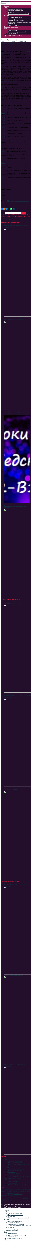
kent (25, 1191)
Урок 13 (3, 158)
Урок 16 (3, 170)
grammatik (20, 1189)
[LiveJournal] (14, 209)
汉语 (5, 28)
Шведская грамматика (14, 19)
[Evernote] (11, 209)
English (6, 7)
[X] (9, 209)
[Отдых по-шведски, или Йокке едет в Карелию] (17, 553)
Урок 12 (3, 154)
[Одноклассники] (4, 209)
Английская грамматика (15, 9)
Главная (6, 6)
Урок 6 (3, 127)
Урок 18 (3, 177)
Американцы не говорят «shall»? (13, 603)
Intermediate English (18, 1191)
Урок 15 (3, 166)
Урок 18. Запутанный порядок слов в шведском (15, 412)
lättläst (28, 1191)
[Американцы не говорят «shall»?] (17, 649)
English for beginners (10, 1189)
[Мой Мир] (6, 209)
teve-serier (7, 1195)
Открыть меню (5, 1)
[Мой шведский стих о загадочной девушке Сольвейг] (17, 273)
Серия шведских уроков (11, 27)
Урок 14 (3, 163)
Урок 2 (3, 113)
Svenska (6, 15)
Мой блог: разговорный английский (18, 14)
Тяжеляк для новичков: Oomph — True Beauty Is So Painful (17, 696)
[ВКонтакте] (2, 209)
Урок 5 (3, 123)
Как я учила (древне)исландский (13, 319)
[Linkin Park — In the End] (17, 835)
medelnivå (4, 1194)
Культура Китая (12, 30)
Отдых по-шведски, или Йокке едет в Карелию (15, 506)
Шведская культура (13, 25)
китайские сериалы (18, 1197)
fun (16, 1189)
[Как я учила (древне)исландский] (17, 365)
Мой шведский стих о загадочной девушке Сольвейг (16, 226)
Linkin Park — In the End (11, 789)
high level (5, 1191)
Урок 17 (3, 173)
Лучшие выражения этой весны (13, 975)
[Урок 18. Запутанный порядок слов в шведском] (17, 459)
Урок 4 (3, 120)
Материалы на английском (15, 10)
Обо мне (6, 37)
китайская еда (9, 1197)
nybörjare (10, 1194)
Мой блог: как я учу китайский (17, 32)
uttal (11, 1195)
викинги (15, 1195)
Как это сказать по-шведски (16, 20)
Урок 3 (3, 117)
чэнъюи (12, 1200)
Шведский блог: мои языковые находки (19, 22)
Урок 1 (3, 108)
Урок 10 (3, 141)
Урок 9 (3, 136)
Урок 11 (3, 151)
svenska (18, 1193)
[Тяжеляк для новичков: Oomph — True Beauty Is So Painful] (17, 742)
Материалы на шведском (15, 17)
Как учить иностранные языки (13, 35)
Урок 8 (3, 133)
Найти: (3, 213)
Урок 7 (3, 130)
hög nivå (10, 1191)
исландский (20, 1195)
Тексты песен (11, 12)
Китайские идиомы (13, 33)
